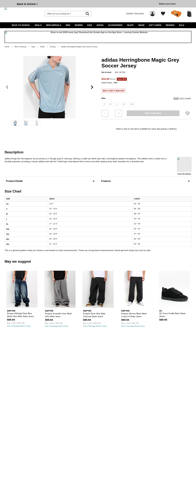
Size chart (185, 98)
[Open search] (87, 13)
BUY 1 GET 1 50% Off (114, 91)
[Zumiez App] (98, 37)
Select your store (167, 4)
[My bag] (189, 13)
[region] (49, 92)
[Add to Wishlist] (187, 113)
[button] (49, 87)
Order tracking (135, 14)
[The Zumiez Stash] (176, 13)
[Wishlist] (163, 14)
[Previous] (7, 87)
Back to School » (27, 4)
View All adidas (184, 174)
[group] (81, 3)
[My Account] (152, 12)
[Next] (92, 87)
